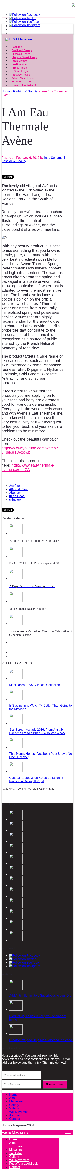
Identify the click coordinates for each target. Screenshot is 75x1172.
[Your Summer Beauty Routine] (16, 601)
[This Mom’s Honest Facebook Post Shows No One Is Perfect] (16, 747)
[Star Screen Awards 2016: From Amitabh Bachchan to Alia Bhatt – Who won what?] (16, 723)
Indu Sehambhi (54, 157)
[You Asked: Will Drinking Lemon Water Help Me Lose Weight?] (16, 940)
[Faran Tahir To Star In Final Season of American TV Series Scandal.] (16, 852)
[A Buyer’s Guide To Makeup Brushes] (16, 578)
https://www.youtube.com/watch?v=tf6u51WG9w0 (30, 450)
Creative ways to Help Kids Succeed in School (41, 1040)
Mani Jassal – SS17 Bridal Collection (34, 685)
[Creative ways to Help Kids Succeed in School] (16, 1033)
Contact (14, 1118)
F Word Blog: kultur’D (24, 84)
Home (13, 1094)
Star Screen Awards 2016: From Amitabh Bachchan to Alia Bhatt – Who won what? (37, 731)
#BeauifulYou (18, 489)
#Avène (14, 485)
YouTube (15, 1153)
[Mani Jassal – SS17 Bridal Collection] (16, 678)
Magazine (16, 1101)
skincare (15, 499)
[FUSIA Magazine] (37, 39)
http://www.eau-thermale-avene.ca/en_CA (28, 467)
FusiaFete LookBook (23, 1163)
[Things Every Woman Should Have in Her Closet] (16, 929)
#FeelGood (17, 496)
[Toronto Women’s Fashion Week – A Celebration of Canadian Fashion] (16, 623)
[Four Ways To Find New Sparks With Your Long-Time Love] (16, 885)
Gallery (14, 1105)
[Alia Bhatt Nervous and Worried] (16, 918)
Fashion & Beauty (14, 161)
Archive (14, 1115)
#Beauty (15, 492)
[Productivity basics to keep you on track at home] (16, 1009)
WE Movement (19, 1111)
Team (20, 1146)
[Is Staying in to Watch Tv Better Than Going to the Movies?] (16, 699)
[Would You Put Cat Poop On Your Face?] (16, 533)
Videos (14, 1108)
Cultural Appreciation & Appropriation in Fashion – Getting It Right (36, 779)
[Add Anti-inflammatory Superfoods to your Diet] (16, 989)
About (13, 1098)
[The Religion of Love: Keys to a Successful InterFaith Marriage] (16, 896)
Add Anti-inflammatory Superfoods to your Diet (40, 995)
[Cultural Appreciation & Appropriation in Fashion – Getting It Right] (16, 771)
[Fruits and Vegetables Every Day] (16, 907)
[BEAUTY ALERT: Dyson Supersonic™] (16, 555)
